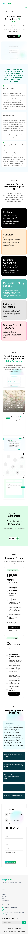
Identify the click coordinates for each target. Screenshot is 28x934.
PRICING (4, 898)
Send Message (9, 862)
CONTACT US (5, 900)
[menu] (25, 3)
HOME (3, 889)
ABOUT (4, 892)
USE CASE (4, 894)
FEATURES (4, 896)
